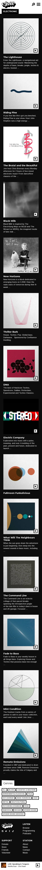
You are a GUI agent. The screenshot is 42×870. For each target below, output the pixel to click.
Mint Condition (12, 709)
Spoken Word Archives (13, 814)
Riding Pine (10, 112)
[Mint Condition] (21, 688)
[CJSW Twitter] (6, 831)
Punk (26, 806)
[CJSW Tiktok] (13, 831)
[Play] (38, 865)
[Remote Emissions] (21, 741)
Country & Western (26, 790)
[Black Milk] (21, 200)
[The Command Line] (21, 574)
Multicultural (18, 802)
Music (25, 853)
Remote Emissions (14, 762)
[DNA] (21, 363)
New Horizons (11, 276)
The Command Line (15, 595)
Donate (5, 844)
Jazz (35, 798)
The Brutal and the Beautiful (20, 165)
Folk (30, 794)
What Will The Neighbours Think (19, 538)
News (25, 847)
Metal (6, 802)
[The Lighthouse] (21, 36)
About (25, 844)
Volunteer (6, 853)
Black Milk (9, 221)
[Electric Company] (21, 416)
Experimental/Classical (14, 794)
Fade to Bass (11, 653)
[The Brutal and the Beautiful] (21, 144)
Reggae (17, 810)
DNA (6, 384)
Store (4, 847)
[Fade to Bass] (21, 632)
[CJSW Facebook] (9, 831)
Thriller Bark (10, 331)
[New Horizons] (21, 255)
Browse (26, 828)
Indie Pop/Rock (23, 798)
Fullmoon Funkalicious (16, 493)
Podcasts (27, 833)
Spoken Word (30, 810)
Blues (11, 790)
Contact (26, 850)
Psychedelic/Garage (12, 806)
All (4, 790)
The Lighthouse (12, 57)
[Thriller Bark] (21, 310)
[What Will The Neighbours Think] (21, 516)
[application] (38, 865)
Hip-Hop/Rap (8, 798)
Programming (29, 831)
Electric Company (13, 437)
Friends (5, 850)
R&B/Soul (7, 810)
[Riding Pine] (21, 91)
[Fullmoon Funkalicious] (21, 472)
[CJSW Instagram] (2, 831)
